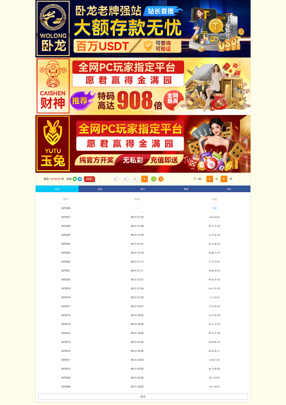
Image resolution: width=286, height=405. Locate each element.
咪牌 (89, 179)
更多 (143, 396)
